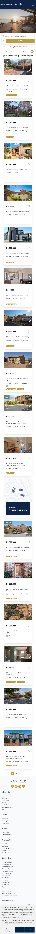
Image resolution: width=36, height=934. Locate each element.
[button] (30, 69)
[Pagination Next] (27, 773)
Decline (19, 930)
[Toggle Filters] (3, 41)
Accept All (29, 930)
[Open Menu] (33, 4)
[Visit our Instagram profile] (19, 786)
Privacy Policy (19, 917)
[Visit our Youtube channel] (23, 786)
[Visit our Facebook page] (12, 786)
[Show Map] (32, 51)
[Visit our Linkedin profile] (16, 786)
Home (4, 47)
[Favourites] (29, 81)
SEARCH (20, 41)
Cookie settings (8, 930)
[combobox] (12, 36)
